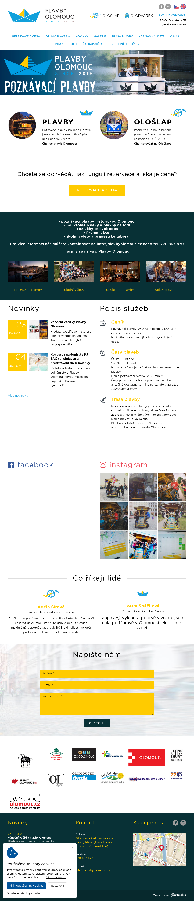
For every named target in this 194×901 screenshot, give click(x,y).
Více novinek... (18, 395)
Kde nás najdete (151, 36)
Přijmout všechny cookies (26, 885)
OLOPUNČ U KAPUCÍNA (87, 44)
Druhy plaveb (56, 36)
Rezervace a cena (26, 36)
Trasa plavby (122, 36)
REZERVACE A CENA (97, 190)
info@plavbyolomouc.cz (93, 870)
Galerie (100, 36)
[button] (17, 72)
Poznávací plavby (28, 289)
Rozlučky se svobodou (166, 289)
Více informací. (56, 877)
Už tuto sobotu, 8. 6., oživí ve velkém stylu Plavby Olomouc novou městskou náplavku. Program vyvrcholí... (71, 370)
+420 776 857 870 (173, 20)
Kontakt (58, 44)
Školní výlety (74, 289)
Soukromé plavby (120, 289)
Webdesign (161, 895)
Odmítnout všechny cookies (23, 893)
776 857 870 (84, 858)
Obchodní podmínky (123, 44)
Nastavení (57, 885)
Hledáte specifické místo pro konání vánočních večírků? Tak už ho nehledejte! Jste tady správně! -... (71, 333)
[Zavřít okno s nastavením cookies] (72, 848)
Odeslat (100, 723)
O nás (174, 36)
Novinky (81, 36)
